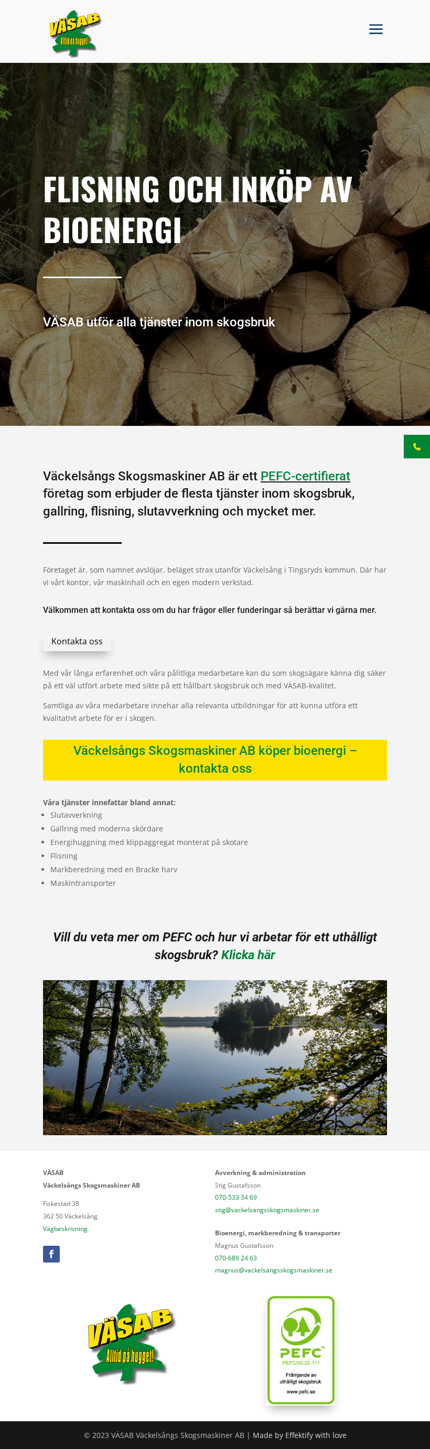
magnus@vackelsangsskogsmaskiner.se (273, 1270)
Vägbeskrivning (65, 1228)
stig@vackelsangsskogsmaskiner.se (267, 1209)
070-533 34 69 (236, 1197)
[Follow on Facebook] (51, 1254)
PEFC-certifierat (305, 476)
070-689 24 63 (236, 1258)
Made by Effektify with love (300, 1435)
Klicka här (248, 955)
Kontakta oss (77, 641)
